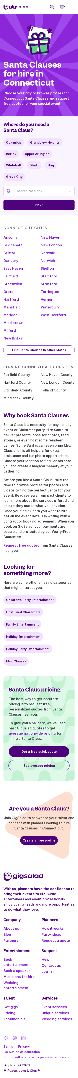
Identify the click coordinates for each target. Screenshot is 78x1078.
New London (51, 245)
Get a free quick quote (39, 751)
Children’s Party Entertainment (30, 600)
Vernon (47, 299)
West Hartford (53, 315)
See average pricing (39, 765)
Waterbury (50, 307)
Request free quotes (21, 545)
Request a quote (56, 940)
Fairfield (10, 276)
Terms (8, 1046)
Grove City (14, 176)
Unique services (55, 1013)
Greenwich (12, 284)
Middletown (13, 323)
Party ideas (51, 934)
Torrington (50, 291)
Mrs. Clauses (16, 661)
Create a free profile (39, 840)
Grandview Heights (45, 142)
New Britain (13, 338)
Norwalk (48, 253)
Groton (9, 291)
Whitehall (13, 165)
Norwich (48, 260)
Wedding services (57, 1019)
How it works (53, 928)
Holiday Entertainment (23, 636)
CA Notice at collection (21, 1052)
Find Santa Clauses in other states (39, 350)
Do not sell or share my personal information (38, 1057)
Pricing (9, 1013)
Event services (54, 1007)
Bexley (11, 154)
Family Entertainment (22, 624)
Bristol (9, 253)
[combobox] (43, 191)
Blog (7, 934)
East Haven (13, 268)
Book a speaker (16, 970)
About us (11, 928)
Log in (47, 971)
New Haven (50, 237)
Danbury (10, 260)
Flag (50, 165)
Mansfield (12, 307)
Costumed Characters (23, 612)
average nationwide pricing (32, 733)
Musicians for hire (19, 977)
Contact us (51, 965)
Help (45, 959)
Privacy (24, 1046)
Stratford (49, 284)
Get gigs (10, 1007)
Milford (9, 330)
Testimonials (14, 1019)
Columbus (13, 142)
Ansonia (10, 237)
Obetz (34, 165)
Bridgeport (12, 245)
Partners (11, 940)
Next (39, 205)
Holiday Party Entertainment (28, 649)
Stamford (49, 276)
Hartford (11, 299)
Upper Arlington (37, 154)
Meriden (10, 315)
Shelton (47, 268)
